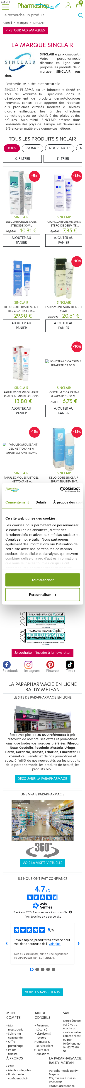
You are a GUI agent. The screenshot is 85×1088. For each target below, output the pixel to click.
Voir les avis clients (42, 992)
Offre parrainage (15, 1044)
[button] (68, 5)
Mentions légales (19, 1070)
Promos (32, 148)
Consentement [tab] (17, 502)
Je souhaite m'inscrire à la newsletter (42, 653)
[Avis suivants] (78, 943)
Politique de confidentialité (17, 1076)
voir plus (55, 944)
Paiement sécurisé (42, 1027)
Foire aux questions (42, 1052)
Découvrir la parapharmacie (43, 779)
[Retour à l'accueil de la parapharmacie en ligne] (39, 5)
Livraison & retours (43, 1036)
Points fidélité (12, 1052)
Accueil (7, 23)
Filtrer (24, 159)
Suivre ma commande (15, 1036)
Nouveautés (59, 148)
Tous (11, 148)
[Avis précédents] (6, 943)
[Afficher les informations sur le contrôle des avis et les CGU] (70, 912)
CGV (11, 1066)
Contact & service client (44, 1044)
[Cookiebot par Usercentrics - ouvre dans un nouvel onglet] (60, 490)
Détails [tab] (40, 502)
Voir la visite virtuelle (42, 863)
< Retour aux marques (25, 30)
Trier (64, 159)
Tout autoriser (43, 580)
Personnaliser (40, 594)
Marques (22, 23)
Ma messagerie (15, 1027)
